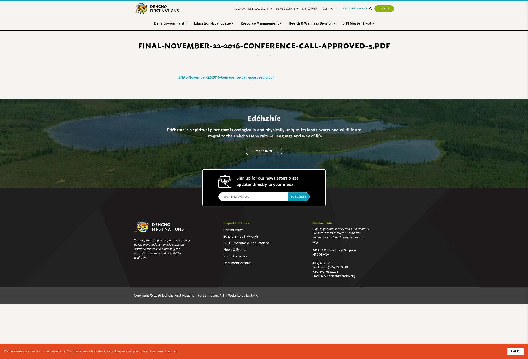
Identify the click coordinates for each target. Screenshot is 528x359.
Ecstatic (252, 295)
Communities (233, 230)
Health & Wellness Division (311, 23)
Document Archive (354, 8)
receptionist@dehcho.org (338, 276)
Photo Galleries (235, 256)
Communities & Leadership (251, 9)
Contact (328, 9)
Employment (310, 9)
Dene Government (169, 23)
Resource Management (260, 23)
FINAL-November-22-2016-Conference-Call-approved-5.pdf (225, 77)
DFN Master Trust (356, 23)
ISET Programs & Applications (246, 243)
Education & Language (212, 23)
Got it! (515, 351)
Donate (384, 9)
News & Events (285, 9)
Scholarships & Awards (241, 236)
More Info (264, 151)
